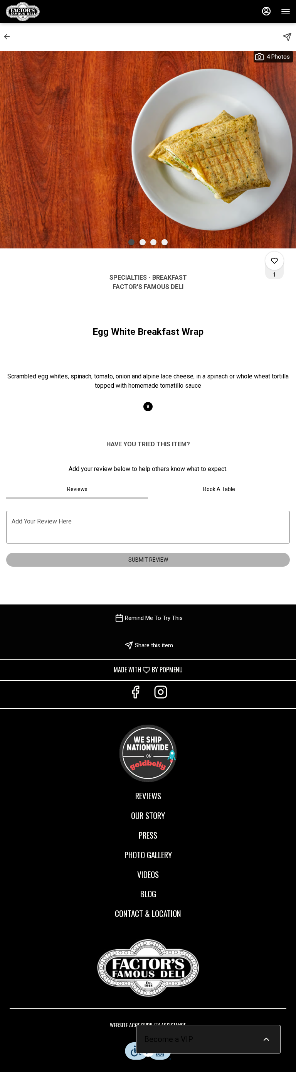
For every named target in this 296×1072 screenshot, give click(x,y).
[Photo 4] (164, 242)
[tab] (77, 489)
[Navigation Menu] (285, 11)
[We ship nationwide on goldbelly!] (148, 752)
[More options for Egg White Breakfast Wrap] (274, 261)
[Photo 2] (143, 242)
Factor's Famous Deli (148, 968)
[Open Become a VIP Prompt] (266, 1039)
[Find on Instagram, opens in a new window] (161, 694)
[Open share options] (287, 37)
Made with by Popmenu (94, 669)
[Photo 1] (131, 242)
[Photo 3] (153, 242)
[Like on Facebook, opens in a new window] (135, 694)
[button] (9, 36)
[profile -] (266, 11)
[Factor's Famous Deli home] (40, 11)
